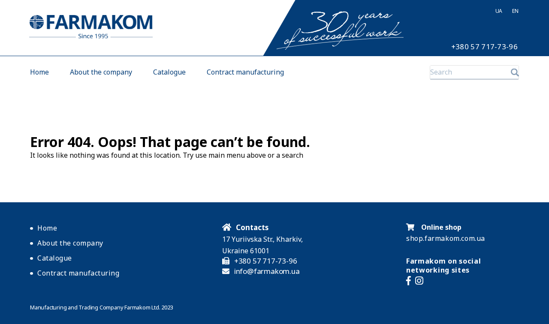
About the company (101, 72)
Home (39, 72)
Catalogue (169, 72)
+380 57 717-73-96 (484, 46)
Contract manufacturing (245, 72)
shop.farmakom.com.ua (445, 238)
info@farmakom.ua (267, 271)
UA (498, 11)
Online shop (440, 227)
